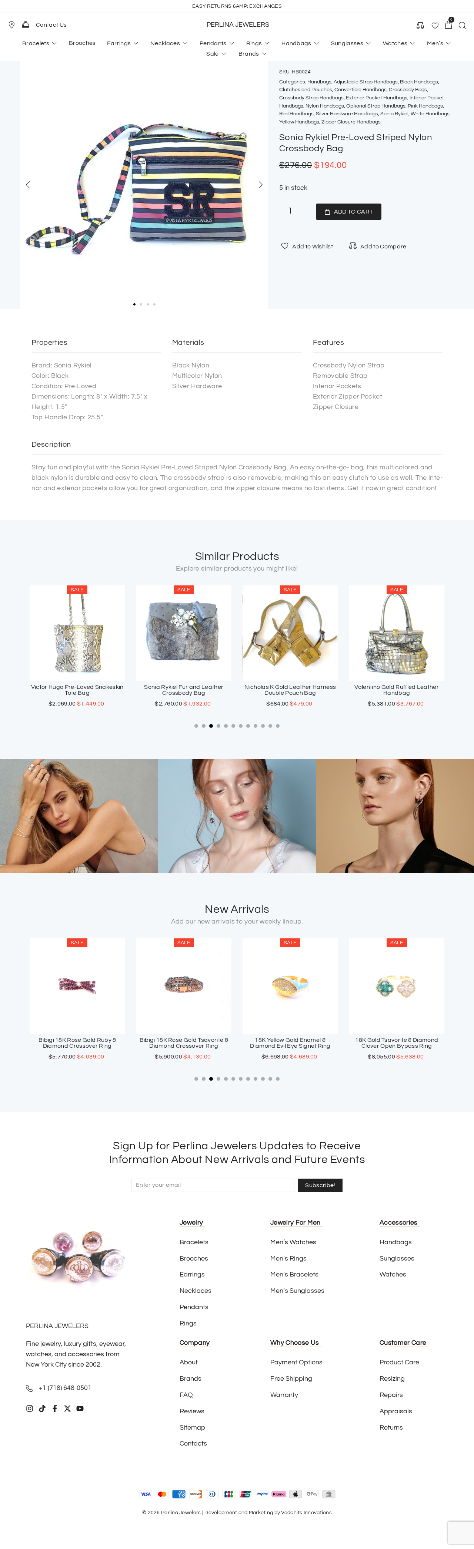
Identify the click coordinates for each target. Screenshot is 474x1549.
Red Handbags (296, 113)
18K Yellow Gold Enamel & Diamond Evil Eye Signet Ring (290, 1043)
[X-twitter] (67, 1408)
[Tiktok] (42, 1408)
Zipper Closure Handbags (351, 122)
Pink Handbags (425, 106)
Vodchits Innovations (306, 1512)
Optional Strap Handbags (375, 106)
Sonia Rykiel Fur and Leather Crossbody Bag (183, 690)
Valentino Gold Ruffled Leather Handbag (396, 690)
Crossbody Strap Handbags (311, 97)
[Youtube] (80, 1408)
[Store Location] (11, 25)
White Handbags (430, 113)
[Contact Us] (25, 24)
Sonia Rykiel (394, 113)
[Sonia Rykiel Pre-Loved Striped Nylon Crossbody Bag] (144, 185)
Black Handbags (419, 82)
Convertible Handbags (360, 89)
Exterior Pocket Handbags (376, 97)
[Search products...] (462, 26)
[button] (15, 25)
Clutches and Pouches (305, 89)
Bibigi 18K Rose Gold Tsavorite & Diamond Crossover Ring (184, 1043)
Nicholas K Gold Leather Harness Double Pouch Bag (290, 690)
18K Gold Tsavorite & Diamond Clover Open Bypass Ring (396, 1043)
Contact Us (51, 25)
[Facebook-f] (55, 1408)
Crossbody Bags (408, 89)
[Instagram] (29, 1408)
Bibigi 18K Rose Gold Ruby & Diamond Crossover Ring (77, 1043)
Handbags (319, 82)
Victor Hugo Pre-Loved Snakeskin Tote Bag (77, 690)
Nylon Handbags (325, 106)
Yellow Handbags (299, 122)
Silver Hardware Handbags (347, 113)
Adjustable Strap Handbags (366, 82)
